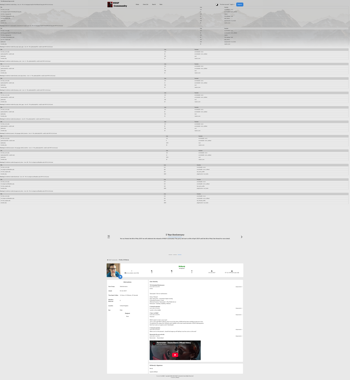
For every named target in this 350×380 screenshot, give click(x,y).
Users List (145, 4)
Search (154, 4)
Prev (108, 237)
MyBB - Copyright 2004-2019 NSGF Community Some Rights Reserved (177, 376)
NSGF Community (113, 259)
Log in (232, 4)
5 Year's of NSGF (154, 313)
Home (137, 4)
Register (240, 4)
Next (241, 237)
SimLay (177, 377)
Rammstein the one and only (157, 334)
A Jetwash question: (155, 306)
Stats (161, 4)
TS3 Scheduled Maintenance (157, 285)
